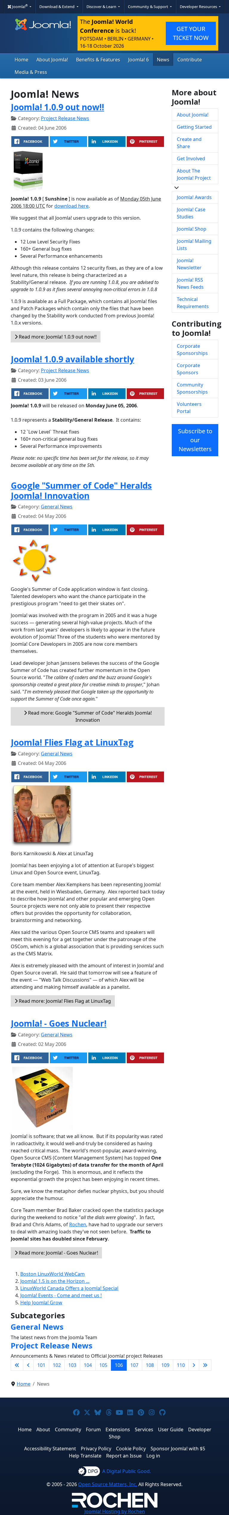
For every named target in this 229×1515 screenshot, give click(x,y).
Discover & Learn (101, 6)
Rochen (77, 1224)
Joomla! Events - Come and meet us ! (61, 1295)
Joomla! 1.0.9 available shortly (72, 359)
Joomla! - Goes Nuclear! (58, 1023)
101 (41, 1365)
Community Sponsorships (192, 388)
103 (72, 1365)
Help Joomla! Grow (41, 1302)
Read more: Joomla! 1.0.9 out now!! (57, 336)
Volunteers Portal (189, 408)
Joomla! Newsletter (189, 264)
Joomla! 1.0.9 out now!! (57, 107)
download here (71, 206)
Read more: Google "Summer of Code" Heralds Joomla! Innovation (89, 716)
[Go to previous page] (28, 1365)
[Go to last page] (205, 1365)
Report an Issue (124, 1455)
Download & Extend (57, 6)
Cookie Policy (131, 1448)
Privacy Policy (96, 1448)
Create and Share (189, 143)
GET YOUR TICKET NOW (191, 33)
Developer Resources (199, 6)
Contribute (189, 59)
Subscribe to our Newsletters (195, 440)
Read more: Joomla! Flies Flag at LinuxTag (64, 1001)
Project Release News (65, 118)
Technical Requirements (193, 303)
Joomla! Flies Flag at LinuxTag (72, 742)
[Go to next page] (193, 1365)
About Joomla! (52, 59)
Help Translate (85, 1455)
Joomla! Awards (194, 197)
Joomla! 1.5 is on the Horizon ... (54, 1281)
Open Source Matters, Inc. (107, 1484)
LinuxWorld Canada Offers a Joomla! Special (69, 1288)
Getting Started (194, 127)
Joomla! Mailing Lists (194, 245)
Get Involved (191, 158)
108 (150, 1365)
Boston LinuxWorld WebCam (52, 1274)
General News (56, 506)
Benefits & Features (98, 59)
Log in (153, 1455)
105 (103, 1365)
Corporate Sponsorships (192, 349)
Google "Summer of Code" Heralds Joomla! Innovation (81, 490)
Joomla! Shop (191, 229)
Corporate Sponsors (188, 369)
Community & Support (148, 6)
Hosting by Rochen (114, 1511)
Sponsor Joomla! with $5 (178, 1448)
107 (134, 1365)
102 (57, 1365)
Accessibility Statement (50, 1448)
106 (119, 1365)
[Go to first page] (17, 1365)
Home (21, 59)
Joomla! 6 (138, 59)
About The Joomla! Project (194, 174)
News (163, 59)
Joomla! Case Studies (191, 213)
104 (88, 1365)
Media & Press (31, 72)
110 (181, 1365)
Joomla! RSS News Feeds (190, 283)
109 (165, 1365)
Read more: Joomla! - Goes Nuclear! (58, 1252)
